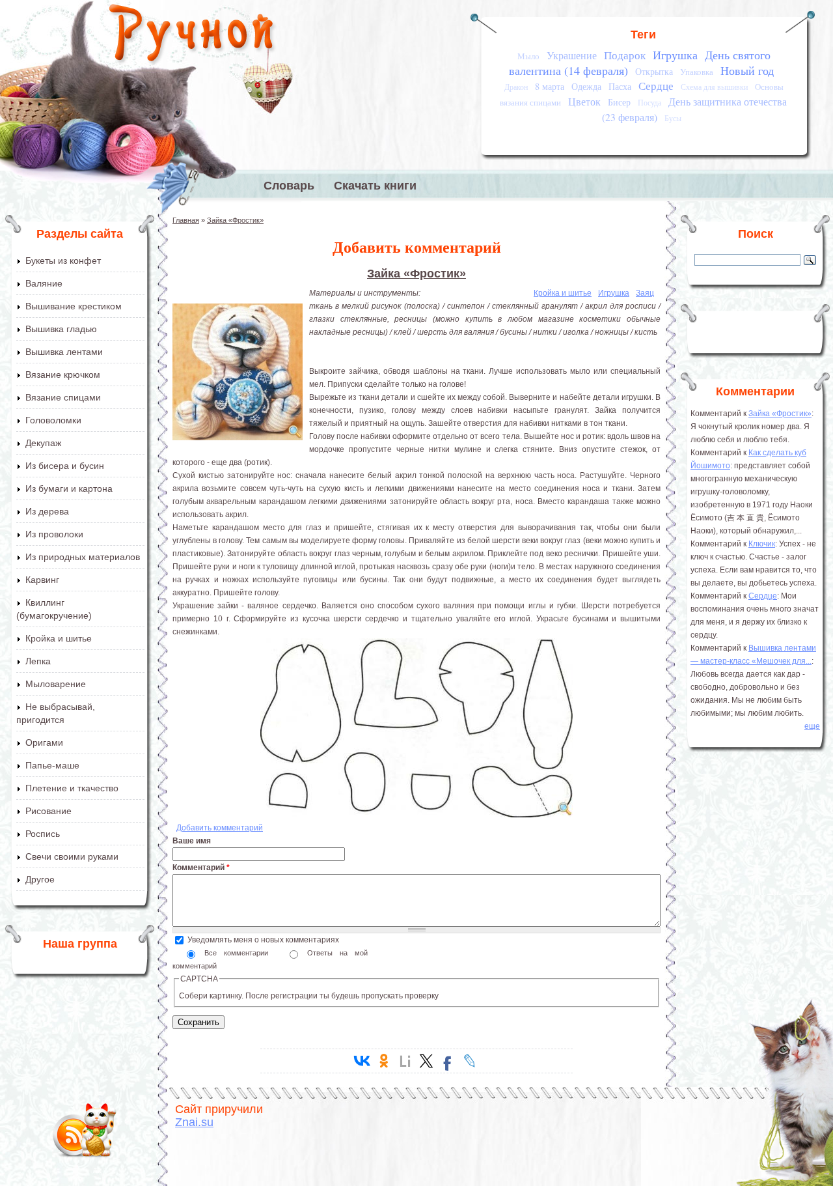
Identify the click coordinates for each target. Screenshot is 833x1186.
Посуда (649, 102)
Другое (40, 879)
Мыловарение (55, 684)
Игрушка (675, 55)
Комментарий (201, 867)
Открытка (654, 71)
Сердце (656, 85)
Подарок (625, 55)
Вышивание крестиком (73, 306)
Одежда (586, 86)
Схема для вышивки (714, 87)
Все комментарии (239, 953)
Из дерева (47, 511)
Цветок (584, 101)
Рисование (48, 811)
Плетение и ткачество (71, 788)
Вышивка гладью (61, 329)
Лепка (38, 661)
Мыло (528, 56)
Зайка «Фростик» (235, 220)
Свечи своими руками (71, 856)
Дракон (516, 87)
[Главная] (192, 36)
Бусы (672, 118)
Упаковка (696, 72)
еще (812, 726)
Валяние (43, 283)
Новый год (747, 70)
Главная (185, 220)
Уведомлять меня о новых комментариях (263, 939)
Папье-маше (52, 765)
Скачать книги (375, 185)
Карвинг (42, 579)
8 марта (549, 86)
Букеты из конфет (63, 260)
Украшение (572, 55)
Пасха (619, 86)
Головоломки (53, 420)
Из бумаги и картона (69, 488)
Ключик (761, 543)
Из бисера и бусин (64, 465)
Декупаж (43, 443)
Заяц (645, 293)
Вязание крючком (62, 374)
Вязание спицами (63, 397)
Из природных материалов (82, 557)
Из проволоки (54, 534)
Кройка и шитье (58, 638)
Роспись (42, 833)
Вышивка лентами (64, 351)
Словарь (289, 185)
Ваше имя (191, 840)
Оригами (44, 742)
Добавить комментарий (219, 827)
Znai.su (194, 1122)
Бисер (619, 102)
